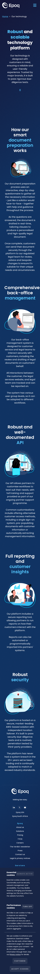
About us (20, 827)
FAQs (20, 839)
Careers (20, 843)
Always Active (25, 874)
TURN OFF (27, 906)
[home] (12, 5)
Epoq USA (20, 812)
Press (20, 850)
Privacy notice (15, 954)
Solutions (20, 831)
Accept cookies (20, 969)
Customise (20, 961)
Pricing (20, 835)
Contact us (20, 854)
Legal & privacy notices (20, 858)
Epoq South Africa (20, 816)
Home (5, 16)
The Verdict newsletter (20, 847)
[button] (35, 5)
